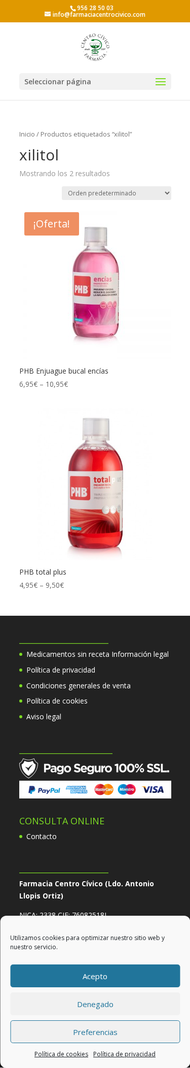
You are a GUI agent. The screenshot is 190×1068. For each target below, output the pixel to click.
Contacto (41, 836)
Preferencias (95, 1032)
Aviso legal (43, 716)
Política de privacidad (124, 1054)
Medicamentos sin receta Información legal (97, 654)
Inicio (27, 134)
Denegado (95, 1004)
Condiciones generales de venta (78, 685)
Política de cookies (61, 1054)
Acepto (95, 976)
